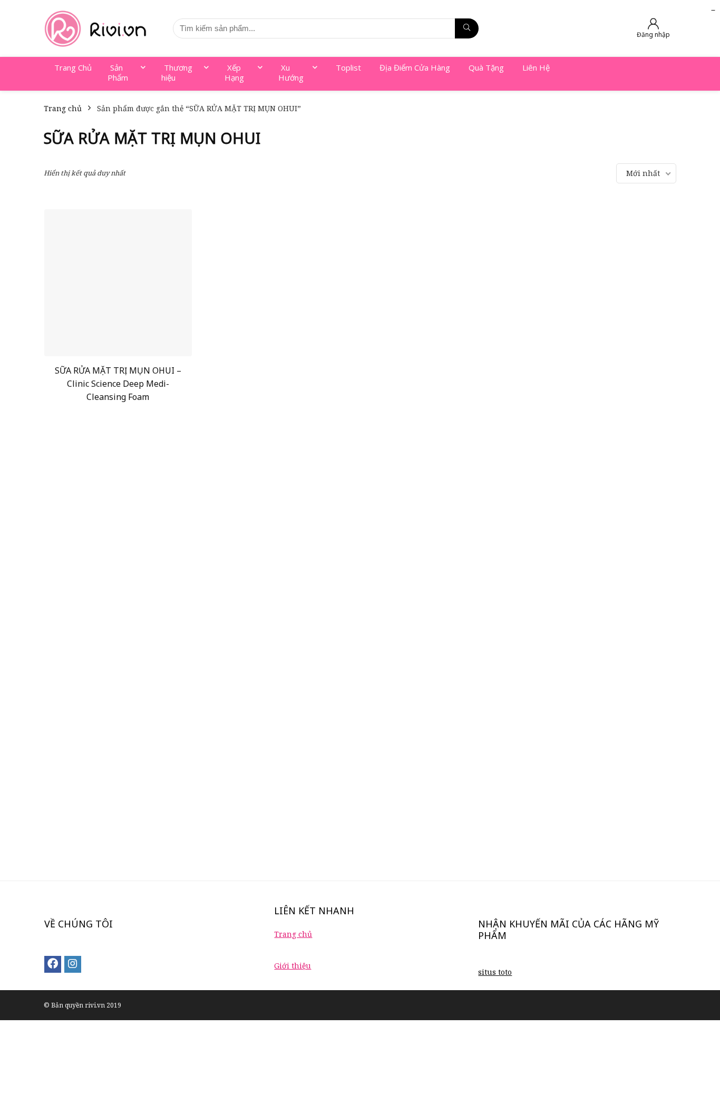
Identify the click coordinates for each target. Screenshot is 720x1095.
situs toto (495, 972)
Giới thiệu (292, 966)
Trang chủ (63, 108)
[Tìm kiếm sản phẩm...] (467, 28)
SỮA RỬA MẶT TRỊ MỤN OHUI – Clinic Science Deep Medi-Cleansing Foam (118, 384)
